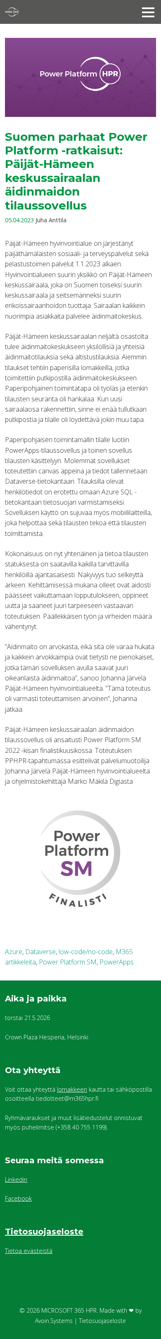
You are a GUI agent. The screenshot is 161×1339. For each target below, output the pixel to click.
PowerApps (116, 961)
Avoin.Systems (54, 1321)
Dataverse (40, 951)
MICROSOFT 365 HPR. (69, 1310)
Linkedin (16, 1179)
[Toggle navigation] (148, 12)
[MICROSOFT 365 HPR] (56, 12)
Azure (13, 951)
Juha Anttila (51, 220)
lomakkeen (72, 1089)
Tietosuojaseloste (44, 1232)
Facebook (18, 1198)
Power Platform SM (68, 961)
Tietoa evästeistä (28, 1251)
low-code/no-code (86, 951)
